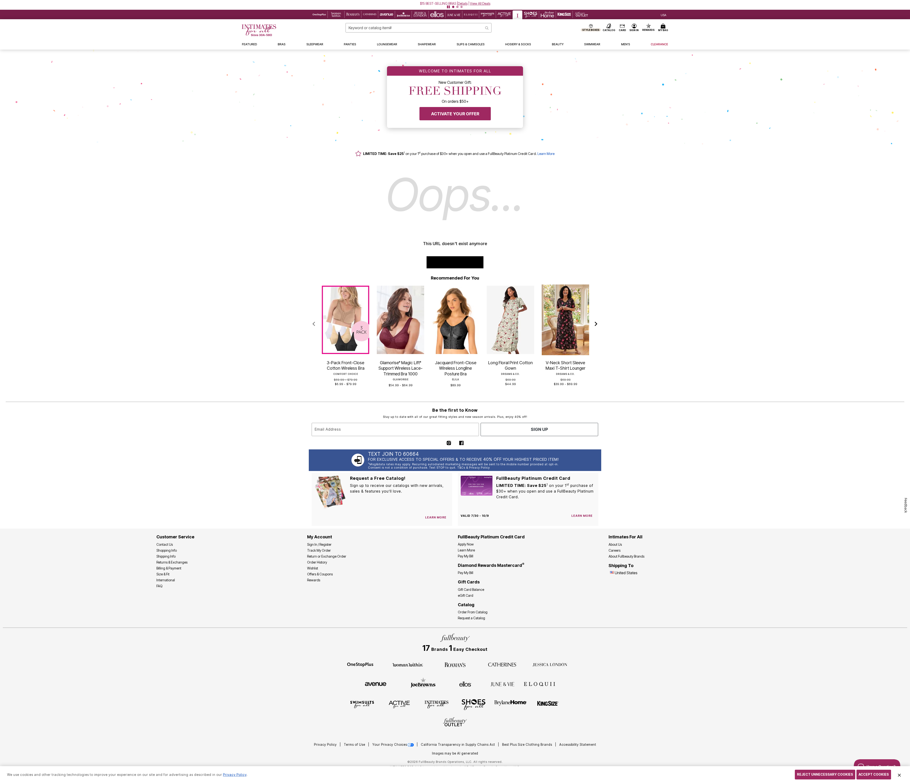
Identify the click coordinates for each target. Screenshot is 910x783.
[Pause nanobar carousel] (448, 7)
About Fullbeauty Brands (626, 556)
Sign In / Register (319, 544)
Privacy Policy (326, 744)
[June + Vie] (502, 683)
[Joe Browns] (423, 683)
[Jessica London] (549, 664)
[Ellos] (465, 683)
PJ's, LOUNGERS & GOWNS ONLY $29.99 (438, 3)
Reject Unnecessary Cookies (825, 774)
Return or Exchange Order (326, 556)
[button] (455, 3)
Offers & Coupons (320, 574)
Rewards (313, 580)
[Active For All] (399, 704)
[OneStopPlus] (360, 664)
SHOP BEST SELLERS (455, 262)
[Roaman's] (455, 664)
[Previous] (313, 324)
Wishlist (312, 568)
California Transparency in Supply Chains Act (458, 744)
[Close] (899, 774)
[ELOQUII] (539, 683)
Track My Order (319, 550)
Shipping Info (166, 556)
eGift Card (465, 595)
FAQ (159, 586)
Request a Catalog (471, 618)
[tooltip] (319, 14)
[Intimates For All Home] (259, 30)
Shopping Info (166, 550)
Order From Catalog (472, 612)
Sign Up (539, 429)
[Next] (596, 324)
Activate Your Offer (455, 113)
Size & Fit (162, 574)
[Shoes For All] (473, 704)
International (165, 580)
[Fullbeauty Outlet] (455, 722)
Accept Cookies (874, 774)
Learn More (546, 154)
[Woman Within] (407, 664)
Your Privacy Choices (389, 744)
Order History (317, 562)
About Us (615, 544)
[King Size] (548, 704)
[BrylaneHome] (510, 704)
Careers (614, 550)
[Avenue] (375, 683)
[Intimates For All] (436, 704)
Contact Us (164, 544)
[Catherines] (502, 664)
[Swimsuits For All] (362, 704)
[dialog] (663, 14)
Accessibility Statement (577, 744)
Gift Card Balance (471, 589)
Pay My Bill (465, 556)
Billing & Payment (168, 568)
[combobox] (418, 28)
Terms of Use (355, 744)
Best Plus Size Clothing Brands (527, 744)
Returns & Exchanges (171, 562)
